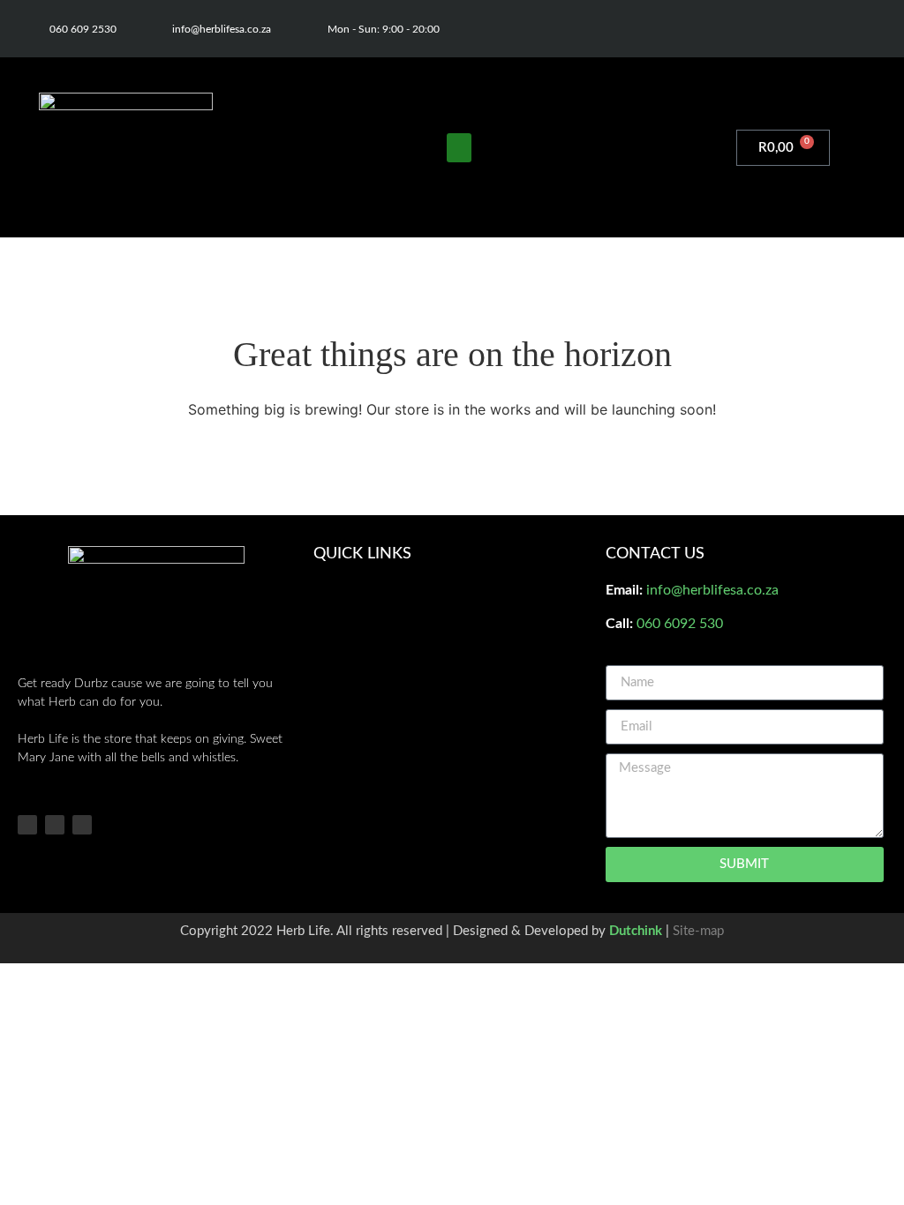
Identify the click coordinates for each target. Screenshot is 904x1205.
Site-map (698, 931)
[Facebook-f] (799, 28)
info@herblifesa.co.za (712, 590)
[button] (459, 147)
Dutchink (635, 931)
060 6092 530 (680, 624)
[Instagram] (834, 28)
